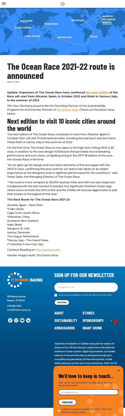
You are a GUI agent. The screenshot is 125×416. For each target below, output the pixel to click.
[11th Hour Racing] (63, 4)
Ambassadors (64, 328)
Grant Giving (92, 328)
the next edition (97, 92)
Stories (88, 313)
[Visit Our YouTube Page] (22, 320)
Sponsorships (93, 320)
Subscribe (62, 302)
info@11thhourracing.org (18, 309)
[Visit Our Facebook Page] (10, 320)
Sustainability (65, 320)
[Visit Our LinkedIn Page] (28, 320)
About (59, 313)
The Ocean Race (67, 109)
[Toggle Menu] (4, 3)
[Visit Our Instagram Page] (16, 320)
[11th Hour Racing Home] (24, 280)
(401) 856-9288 (14, 305)
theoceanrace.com (48, 249)
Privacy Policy (78, 412)
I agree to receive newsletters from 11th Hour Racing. (84, 295)
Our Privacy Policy (104, 295)
